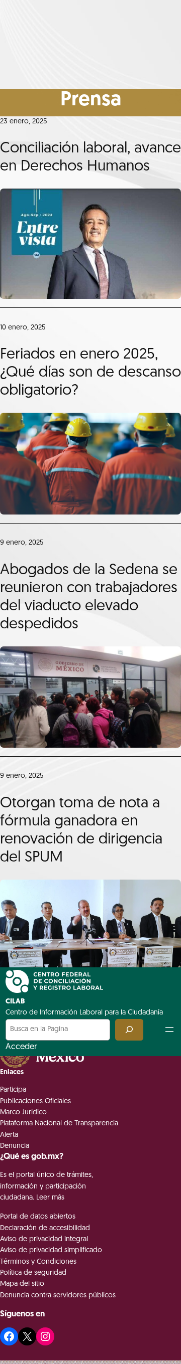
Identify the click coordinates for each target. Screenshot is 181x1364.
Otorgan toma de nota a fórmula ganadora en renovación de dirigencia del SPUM (81, 831)
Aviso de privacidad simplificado (51, 1250)
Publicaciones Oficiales (35, 1101)
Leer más (50, 1198)
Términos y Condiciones (38, 1262)
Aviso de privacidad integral (44, 1239)
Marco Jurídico (23, 1112)
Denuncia (14, 1146)
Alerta (9, 1135)
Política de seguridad (33, 1273)
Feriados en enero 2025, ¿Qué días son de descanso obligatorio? (90, 373)
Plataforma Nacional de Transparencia (59, 1123)
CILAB (15, 1001)
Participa (13, 1090)
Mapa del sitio (22, 1284)
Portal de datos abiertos (37, 1217)
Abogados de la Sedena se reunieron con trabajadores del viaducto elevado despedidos (88, 597)
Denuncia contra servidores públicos (58, 1295)
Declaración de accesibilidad (45, 1228)
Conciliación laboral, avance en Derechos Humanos (90, 158)
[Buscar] (129, 1030)
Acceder (21, 1047)
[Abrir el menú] (169, 1030)
